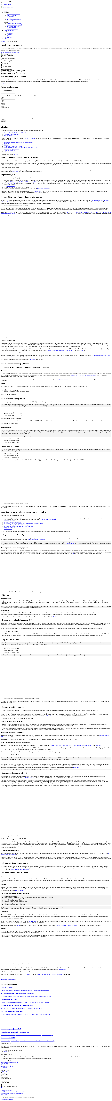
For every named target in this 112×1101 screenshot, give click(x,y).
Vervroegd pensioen (11, 18)
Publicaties (9, 37)
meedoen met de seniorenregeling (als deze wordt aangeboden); (19, 526)
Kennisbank (9, 33)
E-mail (2, 100)
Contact (5, 38)
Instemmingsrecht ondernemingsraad (9, 1062)
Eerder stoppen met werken (7, 1066)
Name (2, 92)
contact (81, 350)
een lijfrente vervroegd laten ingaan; (12, 522)
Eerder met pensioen (12, 15)
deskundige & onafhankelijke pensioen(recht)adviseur (49, 974)
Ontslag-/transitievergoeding (20, 147)
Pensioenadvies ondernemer (13, 26)
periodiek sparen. (8, 529)
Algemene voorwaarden (6, 1090)
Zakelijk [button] (6, 22)
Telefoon (3, 103)
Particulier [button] (6, 12)
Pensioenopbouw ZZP (12, 29)
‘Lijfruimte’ (56, 616)
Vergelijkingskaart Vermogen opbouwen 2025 (12, 1093)
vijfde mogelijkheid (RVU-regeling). (37, 539)
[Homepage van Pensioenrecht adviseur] (7, 7)
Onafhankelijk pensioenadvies (14, 20)
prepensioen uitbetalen (9, 520)
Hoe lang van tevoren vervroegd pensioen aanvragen (83, 375)
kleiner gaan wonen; (8, 527)
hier (73, 553)
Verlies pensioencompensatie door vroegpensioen (60, 350)
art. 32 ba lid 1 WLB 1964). (53, 715)
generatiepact (15, 171)
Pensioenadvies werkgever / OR (14, 25)
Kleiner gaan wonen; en (9, 150)
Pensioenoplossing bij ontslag (14, 19)
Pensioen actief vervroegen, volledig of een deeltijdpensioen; (18, 142)
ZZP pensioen (4, 1067)
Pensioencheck (10, 16)
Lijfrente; (6, 145)
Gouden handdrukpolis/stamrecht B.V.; (13, 146)
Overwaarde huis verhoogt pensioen (20, 869)
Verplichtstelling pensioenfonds (14, 23)
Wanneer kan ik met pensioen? (8, 1065)
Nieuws (8, 36)
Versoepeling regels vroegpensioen (48, 519)
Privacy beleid (4, 1094)
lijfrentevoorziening (10, 186)
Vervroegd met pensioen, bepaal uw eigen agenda (67, 925)
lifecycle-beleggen (19, 890)
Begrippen (9, 34)
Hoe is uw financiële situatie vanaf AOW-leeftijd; (15, 133)
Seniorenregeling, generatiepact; (11, 149)
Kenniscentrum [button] (7, 31)
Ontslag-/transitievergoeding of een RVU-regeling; (16, 524)
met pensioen (32, 359)
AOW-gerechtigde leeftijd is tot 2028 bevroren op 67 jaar (23, 181)
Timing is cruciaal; (8, 135)
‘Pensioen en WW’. (77, 767)
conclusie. (15, 154)
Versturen (3, 121)
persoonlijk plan (33, 921)
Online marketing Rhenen (7, 1099)
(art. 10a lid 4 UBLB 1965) (28, 777)
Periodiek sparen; (8, 151)
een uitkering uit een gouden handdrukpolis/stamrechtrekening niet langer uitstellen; (24, 523)
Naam (2, 97)
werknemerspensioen (11, 183)
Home (5, 11)
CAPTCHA (3, 119)
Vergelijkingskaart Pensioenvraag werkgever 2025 (13, 1091)
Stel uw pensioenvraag (6, 52)
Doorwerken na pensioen (43, 188)
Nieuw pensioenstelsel (9, 30)
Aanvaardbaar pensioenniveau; (11, 134)
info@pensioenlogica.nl (8, 1073)
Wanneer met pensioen (30, 138)
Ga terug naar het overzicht (8, 979)
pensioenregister (38, 191)
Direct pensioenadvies (6, 83)
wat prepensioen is (69, 543)
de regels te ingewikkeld (62, 379)
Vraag (2, 106)
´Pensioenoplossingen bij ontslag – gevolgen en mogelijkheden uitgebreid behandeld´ (70, 745)
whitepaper (98, 745)
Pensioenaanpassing (11, 27)
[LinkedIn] (1, 1087)
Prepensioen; (7, 143)
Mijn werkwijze (15, 52)
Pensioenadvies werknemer (13, 14)
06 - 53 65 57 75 (6, 1071)
